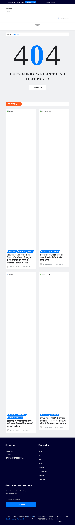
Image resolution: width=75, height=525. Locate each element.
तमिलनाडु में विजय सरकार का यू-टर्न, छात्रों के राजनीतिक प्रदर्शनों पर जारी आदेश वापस (20, 423)
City (40, 455)
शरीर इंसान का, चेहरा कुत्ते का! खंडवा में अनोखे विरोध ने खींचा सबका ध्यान (51, 257)
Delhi (40, 463)
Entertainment (43, 471)
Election (41, 467)
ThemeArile (21, 519)
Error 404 (16, 34)
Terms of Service (59, 519)
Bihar (40, 451)
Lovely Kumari (14, 267)
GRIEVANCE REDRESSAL (15, 458)
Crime (41, 459)
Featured (42, 479)
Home (9, 34)
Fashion (41, 475)
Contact (8, 454)
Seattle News (10, 519)
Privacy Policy (51, 517)
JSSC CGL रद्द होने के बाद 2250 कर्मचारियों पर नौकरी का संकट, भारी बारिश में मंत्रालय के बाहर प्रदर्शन (54, 420)
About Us (9, 451)
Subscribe (21, 505)
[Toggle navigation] (37, 26)
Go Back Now (38, 87)
